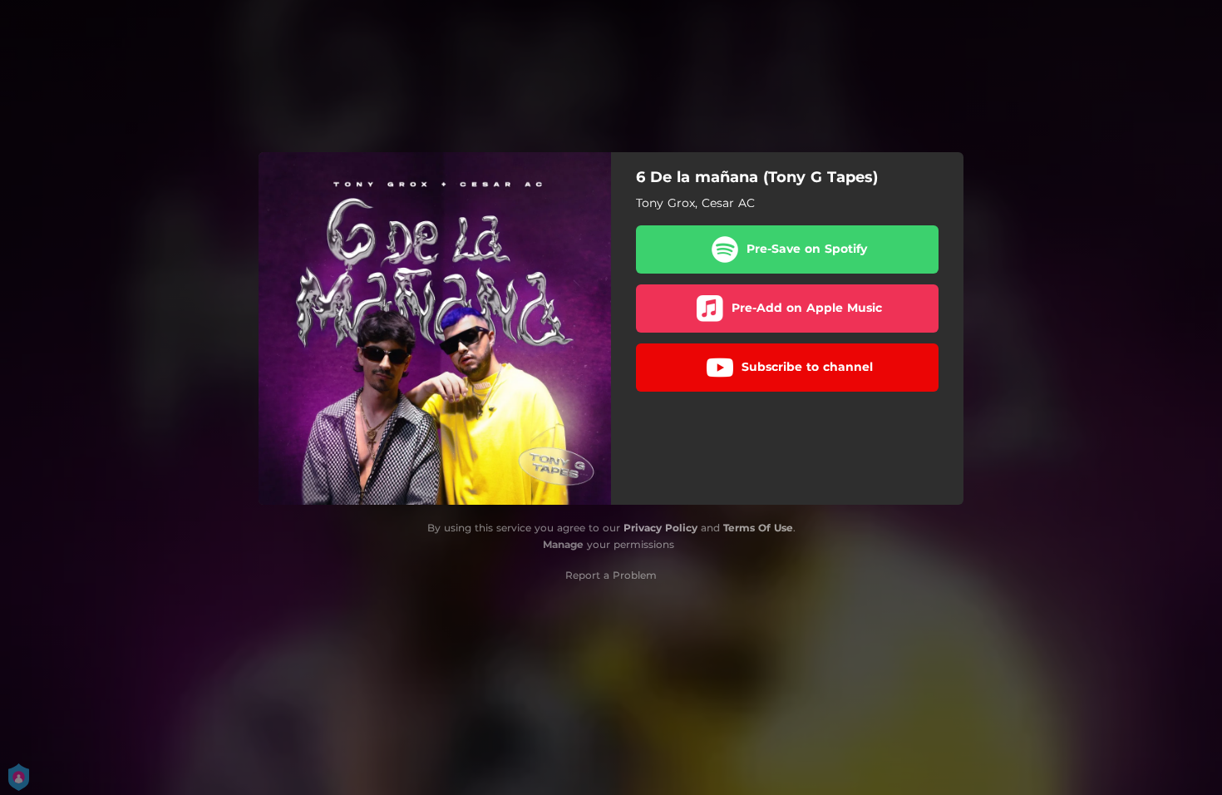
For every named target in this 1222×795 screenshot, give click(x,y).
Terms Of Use (758, 527)
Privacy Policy (660, 527)
